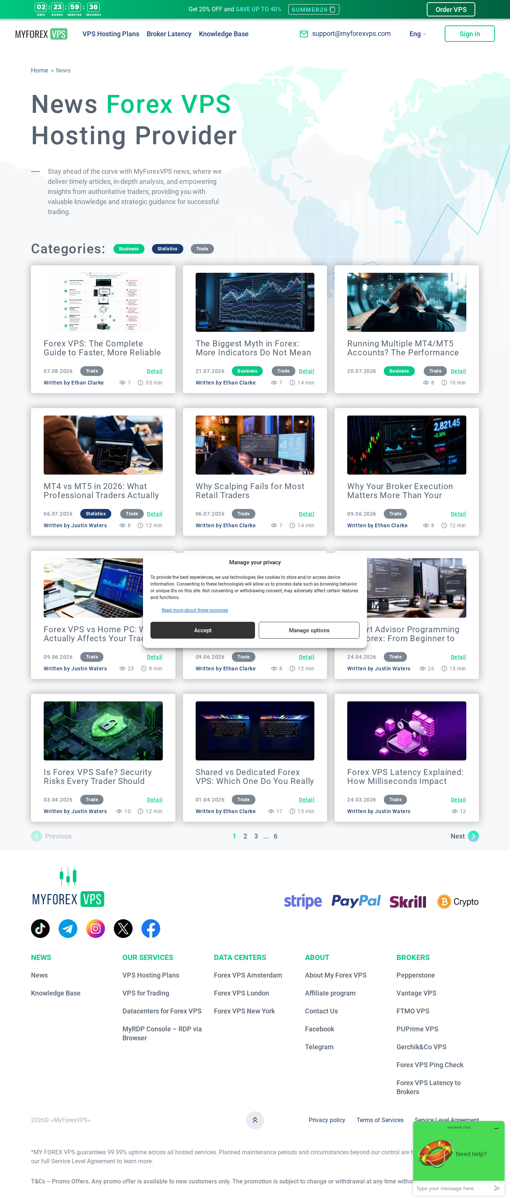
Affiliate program (330, 993)
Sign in (470, 34)
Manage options (309, 630)
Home (39, 70)
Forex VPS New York (244, 1011)
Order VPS (451, 9)
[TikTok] (40, 928)
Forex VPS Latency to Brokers (429, 1087)
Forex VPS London (241, 993)
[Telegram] (68, 928)
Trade (202, 248)
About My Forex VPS (336, 975)
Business (129, 248)
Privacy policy (327, 1120)
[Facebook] (151, 928)
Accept (203, 630)
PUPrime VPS (417, 1029)
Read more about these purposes (195, 610)
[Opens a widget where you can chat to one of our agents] (458, 1158)
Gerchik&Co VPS (422, 1047)
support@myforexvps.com (351, 33)
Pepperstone (416, 975)
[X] (123, 928)
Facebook (319, 1029)
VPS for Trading (145, 993)
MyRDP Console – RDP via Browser (162, 1033)
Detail (154, 371)
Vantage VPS (416, 993)
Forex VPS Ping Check (430, 1065)
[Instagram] (95, 928)
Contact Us (321, 1011)
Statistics (168, 248)
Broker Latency (169, 34)
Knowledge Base (224, 34)
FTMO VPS (413, 1011)
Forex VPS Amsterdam (248, 975)
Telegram (319, 1047)
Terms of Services (380, 1120)
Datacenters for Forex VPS (162, 1011)
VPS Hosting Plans (111, 34)
